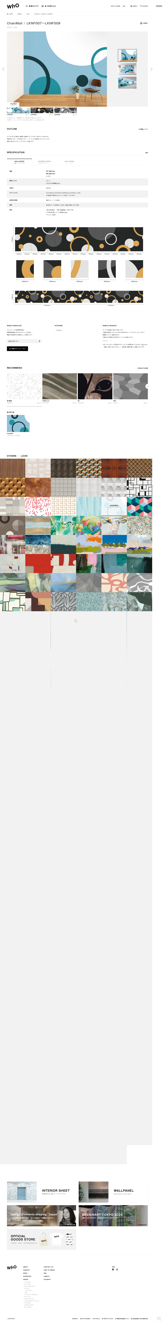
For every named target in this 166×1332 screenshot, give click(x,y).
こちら (65, 212)
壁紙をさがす (34, 6)
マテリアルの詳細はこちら (53, 183)
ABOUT (25, 1267)
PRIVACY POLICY (108, 1318)
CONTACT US (48, 1267)
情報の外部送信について (123, 1318)
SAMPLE (135, 6)
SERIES (19, 14)
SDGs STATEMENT (85, 1318)
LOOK (27, 14)
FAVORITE (145, 6)
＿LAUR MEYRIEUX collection (31, 1301)
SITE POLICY (96, 1318)
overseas (59, 330)
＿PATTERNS (26, 1282)
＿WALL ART (26, 1296)
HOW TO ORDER (115, 6)
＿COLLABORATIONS (29, 1286)
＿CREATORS (27, 1284)
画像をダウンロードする (19, 349)
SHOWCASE (27, 1276)
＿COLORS (26, 1288)
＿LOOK (25, 1292)
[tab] (44, 162)
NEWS (25, 1273)
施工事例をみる (50, 6)
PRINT (145, 23)
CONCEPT (26, 1270)
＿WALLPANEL (27, 1307)
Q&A (124, 6)
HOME (11, 14)
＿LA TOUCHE (30, 1294)
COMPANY (75, 1318)
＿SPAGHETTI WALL (29, 1298)
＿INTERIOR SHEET (28, 1305)
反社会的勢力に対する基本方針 (140, 1318)
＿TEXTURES (27, 1290)
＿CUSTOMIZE (27, 1303)
